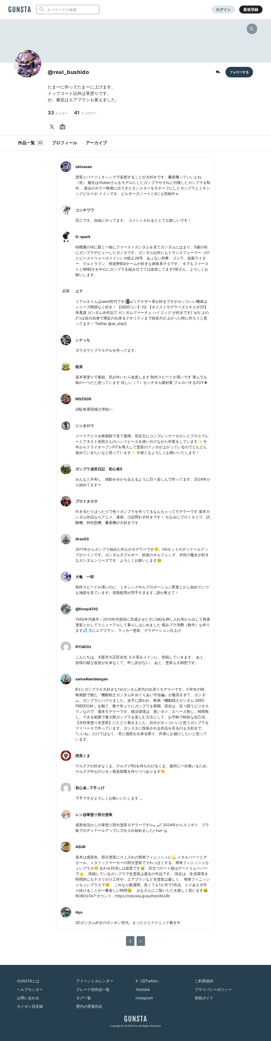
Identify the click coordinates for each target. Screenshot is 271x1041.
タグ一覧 (83, 998)
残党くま (82, 755)
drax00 (82, 539)
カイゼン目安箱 (30, 1006)
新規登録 (250, 9)
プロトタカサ (86, 501)
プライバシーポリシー (213, 989)
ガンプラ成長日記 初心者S (98, 469)
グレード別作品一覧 (93, 989)
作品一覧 (30, 142)
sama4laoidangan (91, 679)
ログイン (223, 9)
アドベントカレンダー (94, 981)
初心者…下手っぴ (89, 788)
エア (79, 291)
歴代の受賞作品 (89, 1006)
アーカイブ (96, 142)
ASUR (80, 846)
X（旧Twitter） (148, 981)
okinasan (83, 166)
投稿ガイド (204, 998)
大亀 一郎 (84, 576)
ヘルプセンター (30, 989)
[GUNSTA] (19, 9)
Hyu (79, 912)
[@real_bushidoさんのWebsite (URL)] (63, 127)
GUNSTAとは (28, 981)
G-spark (83, 236)
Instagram (144, 998)
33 (58, 112)
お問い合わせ (28, 998)
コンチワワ (84, 210)
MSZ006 (83, 399)
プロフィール (64, 142)
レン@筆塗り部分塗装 (93, 814)
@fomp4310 (86, 609)
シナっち (82, 340)
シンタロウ (84, 425)
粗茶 (79, 366)
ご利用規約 (204, 981)
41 (85, 112)
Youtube (143, 989)
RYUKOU (83, 646)
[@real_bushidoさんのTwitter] (53, 127)
